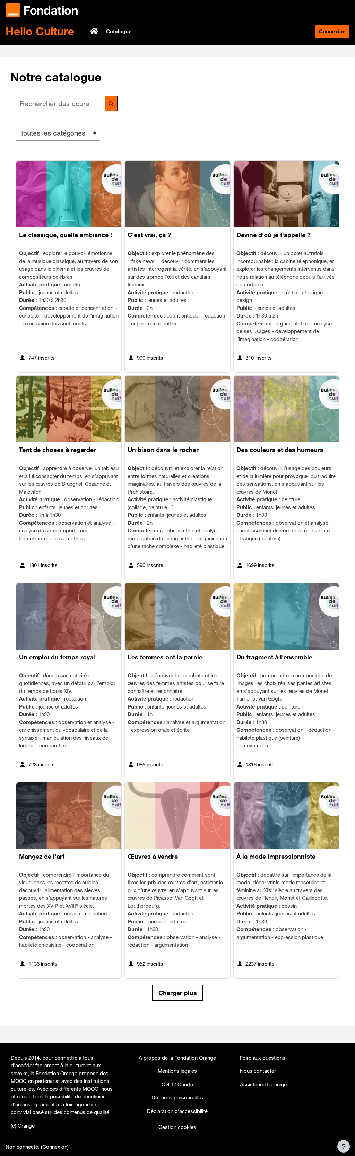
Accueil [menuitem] (94, 31)
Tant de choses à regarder (57, 449)
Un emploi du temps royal (57, 657)
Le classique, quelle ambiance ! (65, 234)
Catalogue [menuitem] (119, 31)
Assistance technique (264, 1084)
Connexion (332, 31)
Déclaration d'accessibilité (177, 1111)
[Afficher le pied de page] (343, 1146)
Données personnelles (177, 1097)
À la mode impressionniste (275, 856)
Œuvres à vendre (153, 856)
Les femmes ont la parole (165, 657)
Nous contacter (258, 1071)
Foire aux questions (262, 1057)
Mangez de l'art (41, 856)
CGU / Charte (177, 1084)
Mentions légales (177, 1071)
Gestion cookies (177, 1127)
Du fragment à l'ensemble (274, 657)
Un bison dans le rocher (163, 449)
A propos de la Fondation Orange (177, 1057)
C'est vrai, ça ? (150, 234)
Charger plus (177, 993)
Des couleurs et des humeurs (279, 449)
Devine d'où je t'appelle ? (273, 234)
